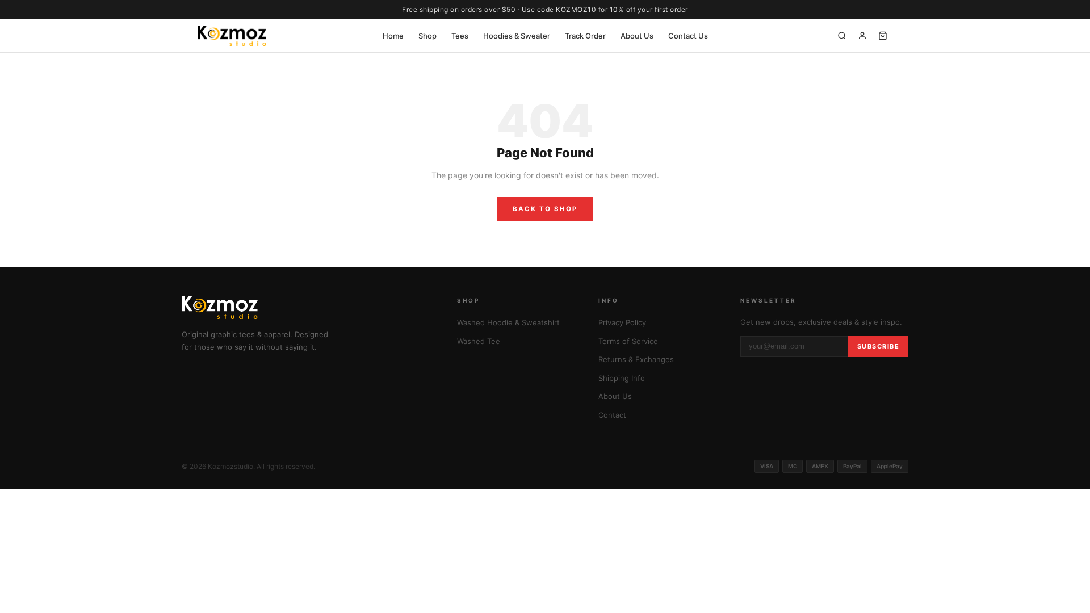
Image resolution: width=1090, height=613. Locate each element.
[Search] (842, 35)
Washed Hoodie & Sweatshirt (508, 322)
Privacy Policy (622, 322)
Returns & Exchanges (636, 359)
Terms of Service (628, 341)
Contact (612, 414)
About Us (637, 35)
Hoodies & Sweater (516, 35)
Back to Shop (545, 209)
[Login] (862, 35)
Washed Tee (478, 341)
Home (393, 35)
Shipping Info (621, 378)
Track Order (585, 35)
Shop (427, 35)
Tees (459, 35)
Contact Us (688, 35)
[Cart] (882, 35)
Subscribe (878, 346)
